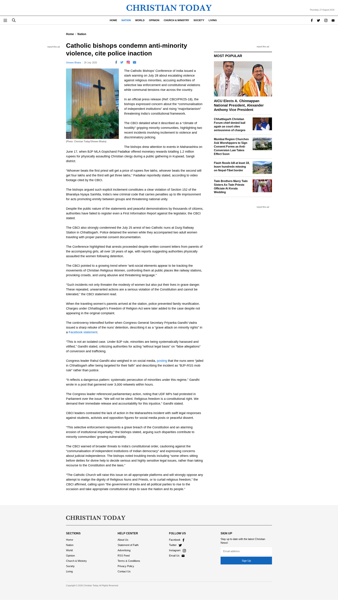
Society (198, 20)
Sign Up (246, 560)
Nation (126, 20)
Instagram (175, 550)
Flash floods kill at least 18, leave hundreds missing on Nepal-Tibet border (232, 166)
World (140, 20)
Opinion (154, 20)
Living (213, 20)
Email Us (174, 555)
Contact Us (124, 571)
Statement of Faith (128, 544)
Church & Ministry (176, 20)
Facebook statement (83, 332)
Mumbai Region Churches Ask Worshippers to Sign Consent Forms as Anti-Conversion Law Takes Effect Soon (231, 146)
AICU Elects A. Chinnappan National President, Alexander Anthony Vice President (239, 105)
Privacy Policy (126, 566)
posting (162, 360)
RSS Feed (124, 555)
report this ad (53, 47)
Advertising (124, 550)
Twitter (173, 544)
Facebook (175, 539)
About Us (123, 539)
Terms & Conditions (129, 560)
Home (113, 20)
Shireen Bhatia (73, 62)
